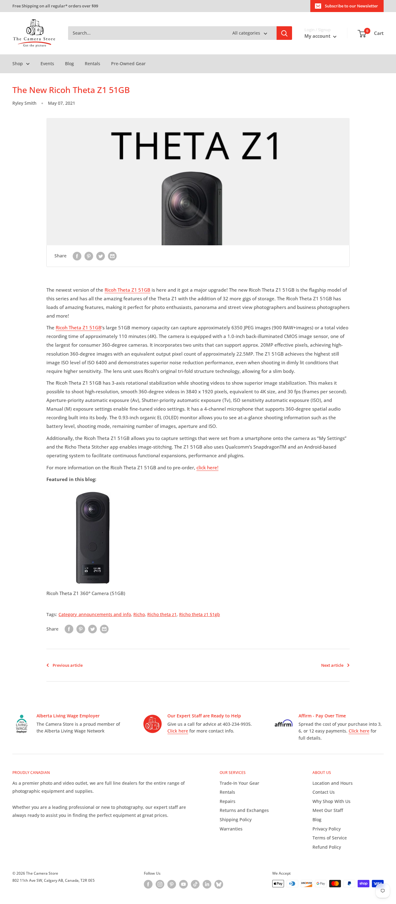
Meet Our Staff (327, 810)
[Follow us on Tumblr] (218, 884)
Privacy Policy (326, 829)
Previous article (68, 665)
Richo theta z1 (162, 614)
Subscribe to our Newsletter (351, 6)
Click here (177, 731)
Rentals (92, 63)
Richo (139, 614)
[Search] (284, 33)
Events (47, 63)
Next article (332, 665)
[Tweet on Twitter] (100, 255)
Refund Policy (326, 847)
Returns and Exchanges (244, 810)
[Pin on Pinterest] (88, 255)
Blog (69, 63)
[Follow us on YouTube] (183, 884)
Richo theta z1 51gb (199, 614)
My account (318, 36)
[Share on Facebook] (77, 255)
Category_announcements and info (94, 614)
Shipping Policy (236, 819)
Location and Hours (332, 783)
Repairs (227, 801)
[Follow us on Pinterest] (171, 884)
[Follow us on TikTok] (195, 884)
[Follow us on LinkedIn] (207, 884)
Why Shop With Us (331, 801)
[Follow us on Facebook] (148, 884)
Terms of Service (329, 838)
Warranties (231, 829)
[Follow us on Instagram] (160, 884)
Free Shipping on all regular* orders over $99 (55, 6)
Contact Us (323, 792)
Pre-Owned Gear (128, 63)
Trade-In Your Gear (239, 783)
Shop (17, 63)
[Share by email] (112, 255)
